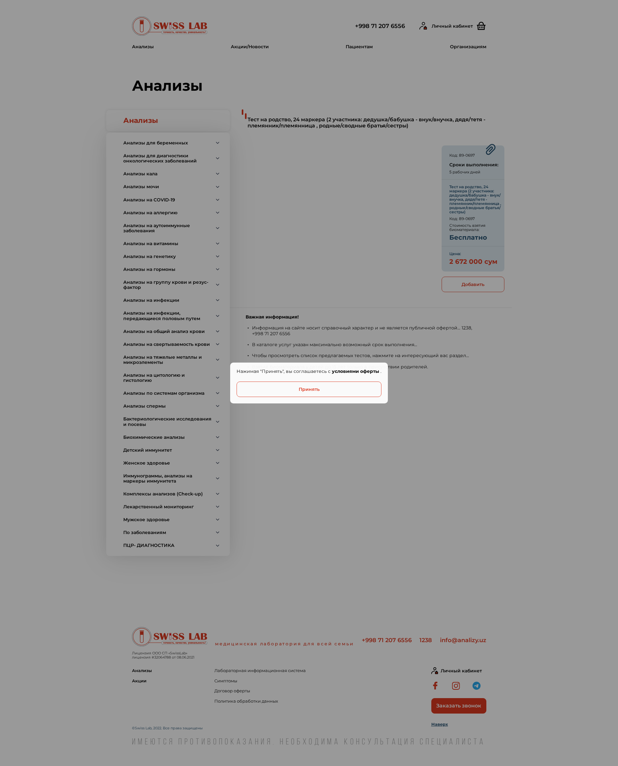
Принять (309, 389)
